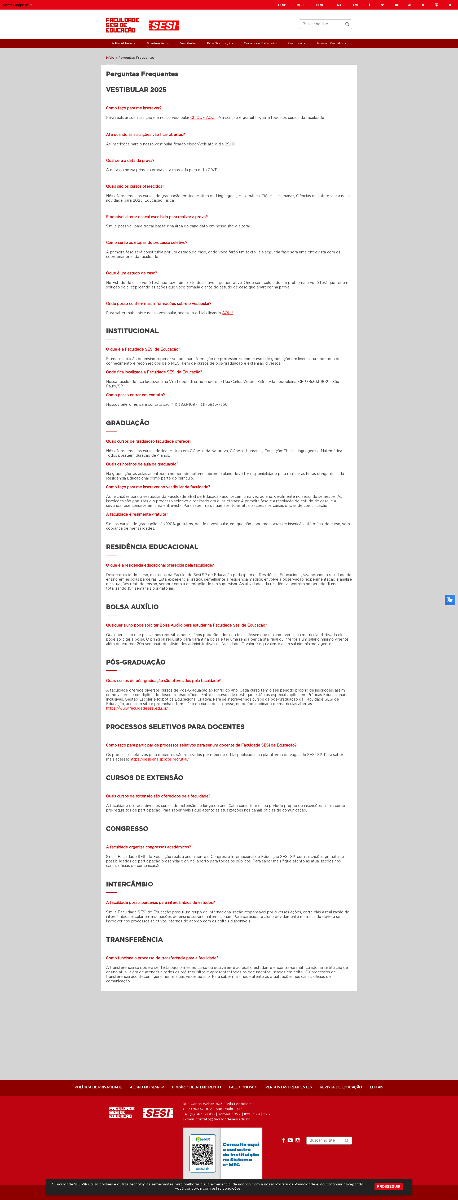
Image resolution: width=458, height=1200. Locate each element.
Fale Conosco (243, 1087)
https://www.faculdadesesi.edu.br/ (137, 708)
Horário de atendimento (196, 1087)
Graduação (156, 43)
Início (110, 57)
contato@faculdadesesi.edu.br (223, 1119)
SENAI (337, 5)
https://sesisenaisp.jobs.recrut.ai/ (159, 759)
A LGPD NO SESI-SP (147, 1087)
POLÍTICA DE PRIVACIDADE (98, 1087)
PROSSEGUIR (388, 1187)
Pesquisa (295, 43)
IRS (355, 5)
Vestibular (188, 43)
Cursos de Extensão (260, 43)
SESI (319, 5)
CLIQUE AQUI (202, 118)
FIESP (282, 5)
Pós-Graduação (220, 43)
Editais (376, 1087)
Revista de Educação (341, 1087)
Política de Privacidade (295, 1184)
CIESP (301, 5)
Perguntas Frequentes (289, 1087)
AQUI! (227, 313)
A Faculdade (122, 43)
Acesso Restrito (329, 43)
